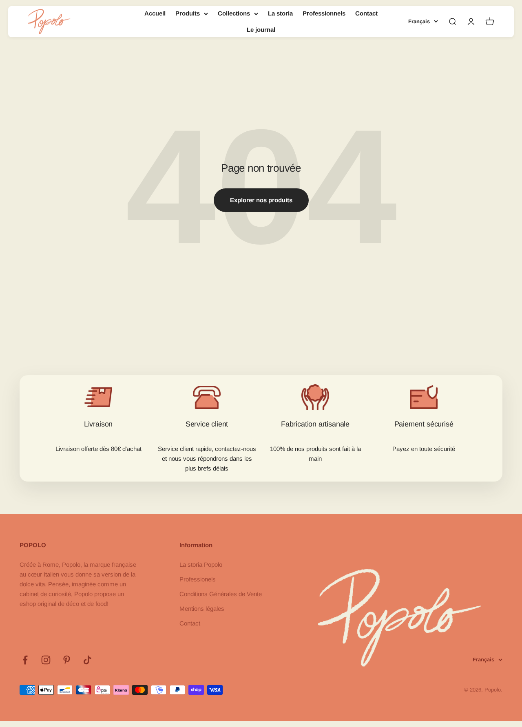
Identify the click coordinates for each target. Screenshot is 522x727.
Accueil (155, 13)
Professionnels (324, 13)
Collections (234, 13)
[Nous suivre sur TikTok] (87, 659)
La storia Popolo (200, 564)
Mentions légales (201, 608)
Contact (366, 13)
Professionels (197, 579)
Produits (187, 13)
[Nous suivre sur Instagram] (45, 659)
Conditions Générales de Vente (220, 593)
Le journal (261, 29)
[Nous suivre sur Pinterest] (66, 659)
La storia (280, 13)
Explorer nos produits (261, 200)
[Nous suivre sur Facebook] (25, 659)
